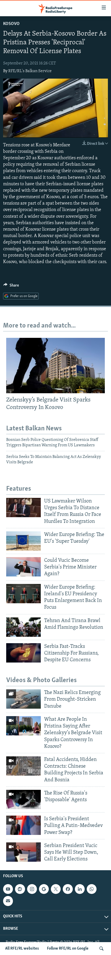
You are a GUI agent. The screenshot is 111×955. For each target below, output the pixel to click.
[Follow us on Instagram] (32, 889)
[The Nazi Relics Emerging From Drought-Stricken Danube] (23, 699)
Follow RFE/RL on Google (68, 948)
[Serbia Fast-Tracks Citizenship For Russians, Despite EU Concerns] (23, 653)
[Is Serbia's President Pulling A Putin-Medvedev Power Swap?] (23, 825)
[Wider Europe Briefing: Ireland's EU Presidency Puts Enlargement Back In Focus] (23, 593)
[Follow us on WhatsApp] (92, 889)
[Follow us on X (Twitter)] (56, 889)
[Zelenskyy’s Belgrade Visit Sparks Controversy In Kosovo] (55, 365)
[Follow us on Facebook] (68, 889)
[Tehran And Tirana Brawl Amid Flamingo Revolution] (23, 627)
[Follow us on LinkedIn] (80, 889)
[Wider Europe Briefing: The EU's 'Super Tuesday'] (23, 541)
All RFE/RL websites (22, 948)
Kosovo (11, 24)
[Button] (11, 286)
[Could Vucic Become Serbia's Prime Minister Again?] (23, 566)
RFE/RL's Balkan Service (30, 71)
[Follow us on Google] (44, 889)
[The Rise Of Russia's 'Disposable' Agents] (23, 799)
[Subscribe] (8, 901)
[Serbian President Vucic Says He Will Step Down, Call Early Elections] (23, 852)
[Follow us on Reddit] (20, 889)
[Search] (101, 948)
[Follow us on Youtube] (8, 889)
